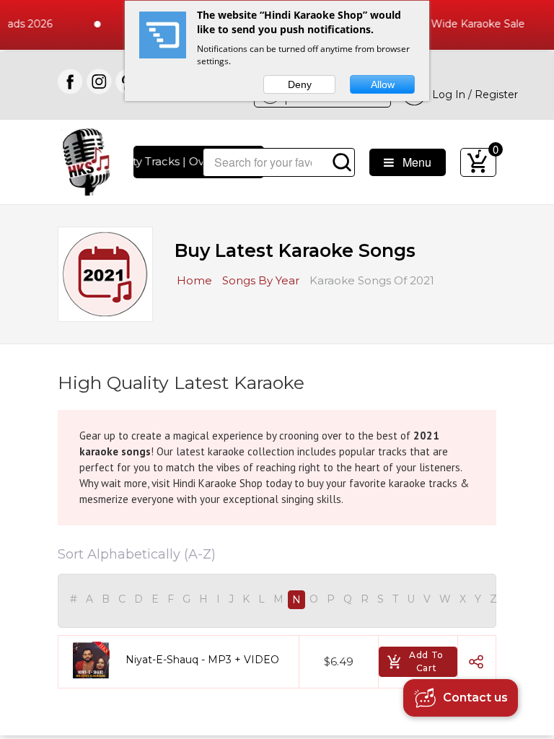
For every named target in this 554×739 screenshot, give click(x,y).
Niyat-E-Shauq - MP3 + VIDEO (202, 659)
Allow (383, 84)
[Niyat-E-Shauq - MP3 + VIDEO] (96, 660)
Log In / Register (472, 94)
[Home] (86, 160)
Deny (300, 84)
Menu (412, 162)
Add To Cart (426, 661)
